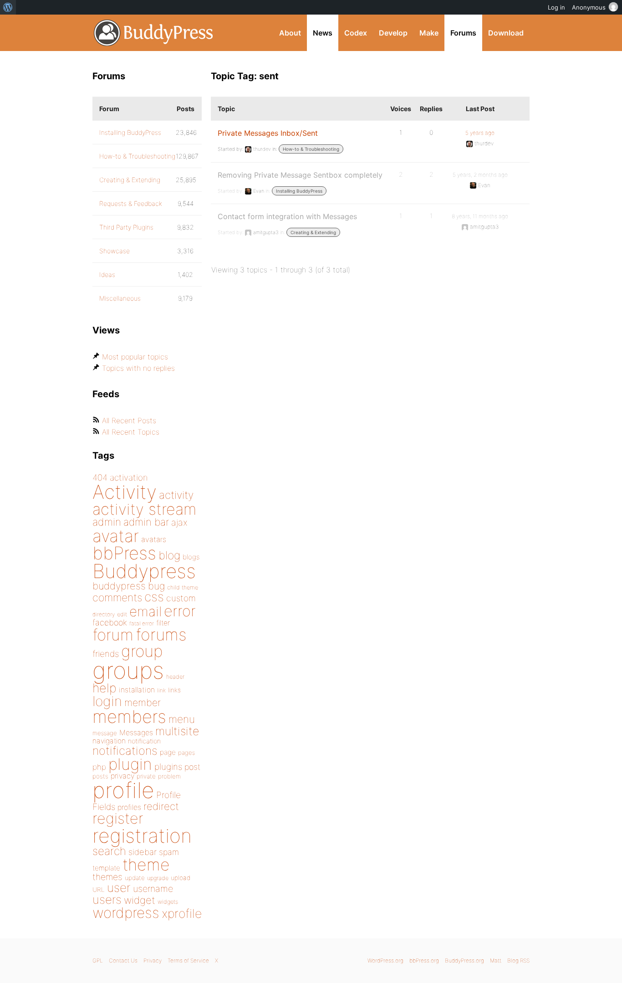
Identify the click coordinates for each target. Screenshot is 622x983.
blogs (191, 557)
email (145, 611)
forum (112, 634)
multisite (177, 731)
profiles (129, 807)
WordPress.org (385, 960)
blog (169, 555)
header (175, 676)
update (135, 877)
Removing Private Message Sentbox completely (300, 174)
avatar (115, 536)
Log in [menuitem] (556, 7)
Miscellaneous (120, 298)
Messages (136, 732)
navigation (109, 741)
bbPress (124, 553)
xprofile (182, 913)
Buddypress (144, 571)
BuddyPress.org (153, 33)
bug (156, 586)
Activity (124, 491)
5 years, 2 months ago (480, 174)
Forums (463, 32)
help (104, 688)
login (107, 701)
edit (122, 614)
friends (105, 653)
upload (180, 877)
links (174, 690)
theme (146, 865)
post (192, 767)
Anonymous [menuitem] (589, 7)
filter (163, 623)
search (109, 851)
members (129, 716)
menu (181, 719)
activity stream (144, 509)
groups (128, 670)
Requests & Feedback (130, 203)
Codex (355, 32)
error (180, 611)
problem (169, 776)
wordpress (125, 913)
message (104, 733)
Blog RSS (518, 960)
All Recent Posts (129, 420)
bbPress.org (424, 960)
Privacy (152, 960)
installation (137, 689)
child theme (182, 587)
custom (181, 598)
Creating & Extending (313, 232)
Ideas (107, 274)
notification (144, 741)
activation (129, 477)
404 (99, 477)
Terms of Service (188, 960)
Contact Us (123, 960)
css (154, 596)
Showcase (114, 251)
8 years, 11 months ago (480, 216)
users (107, 899)
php (99, 767)
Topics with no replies (138, 368)
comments (117, 597)
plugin (130, 763)
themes (107, 876)
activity (176, 495)
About (290, 32)
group (142, 651)
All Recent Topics (130, 431)
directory (103, 614)
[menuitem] (8, 7)
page (168, 752)
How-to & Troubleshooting (311, 149)
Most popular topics (135, 356)
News (322, 32)
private (146, 776)
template (106, 868)
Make (428, 32)
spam (169, 852)
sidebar (142, 852)
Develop (393, 32)
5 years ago (480, 132)
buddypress (119, 586)
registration (142, 835)
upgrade (157, 878)
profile (123, 790)
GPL (97, 960)
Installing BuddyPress (299, 191)
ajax (179, 522)
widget (139, 900)
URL (98, 889)
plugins (168, 766)
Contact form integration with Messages (287, 216)
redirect (161, 806)
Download (506, 32)
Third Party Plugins (126, 227)
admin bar (146, 522)
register (117, 818)
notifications (125, 750)
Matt (495, 960)
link (161, 690)
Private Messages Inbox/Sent (268, 133)
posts (100, 776)
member (142, 702)
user (119, 888)
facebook (109, 622)
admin (106, 522)
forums (161, 635)
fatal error (141, 623)
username (153, 888)
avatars (153, 539)
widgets (168, 901)
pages (186, 752)
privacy (122, 775)
